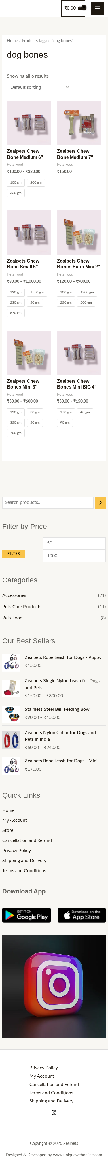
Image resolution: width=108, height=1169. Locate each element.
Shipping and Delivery (24, 861)
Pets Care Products (21, 607)
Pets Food (12, 618)
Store (7, 830)
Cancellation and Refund (27, 840)
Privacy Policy (16, 851)
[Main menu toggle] (97, 8)
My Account (14, 820)
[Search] (100, 503)
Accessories (14, 595)
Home (8, 810)
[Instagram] (54, 1112)
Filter (13, 553)
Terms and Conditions (24, 871)
